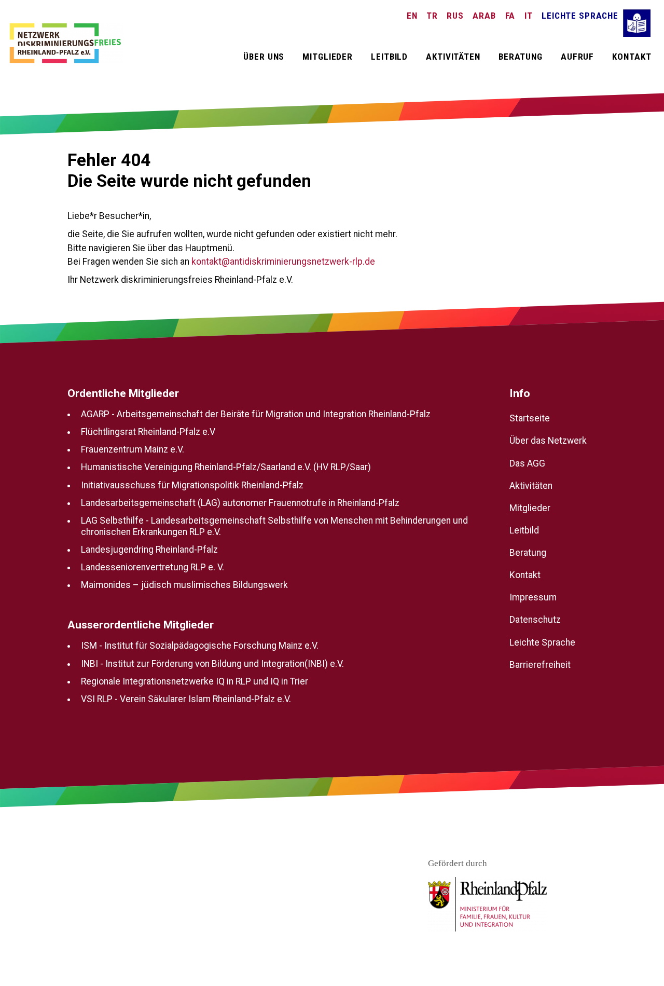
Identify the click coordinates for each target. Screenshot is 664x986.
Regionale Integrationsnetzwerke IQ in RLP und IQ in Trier (194, 681)
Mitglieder (327, 56)
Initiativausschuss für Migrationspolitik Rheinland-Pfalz (192, 485)
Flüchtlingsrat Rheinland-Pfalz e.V (148, 431)
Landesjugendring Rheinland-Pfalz (149, 549)
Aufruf (577, 56)
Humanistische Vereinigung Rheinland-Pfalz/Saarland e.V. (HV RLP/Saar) (226, 467)
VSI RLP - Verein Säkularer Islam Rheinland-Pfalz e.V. (186, 699)
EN (412, 15)
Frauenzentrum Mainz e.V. (132, 449)
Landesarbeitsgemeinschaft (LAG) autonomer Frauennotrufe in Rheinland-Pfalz (240, 503)
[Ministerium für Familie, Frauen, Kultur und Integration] (487, 904)
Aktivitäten (453, 56)
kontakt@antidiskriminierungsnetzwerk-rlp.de (283, 261)
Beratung (521, 56)
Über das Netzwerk (548, 440)
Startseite (529, 418)
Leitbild (389, 56)
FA (510, 15)
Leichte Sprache (580, 15)
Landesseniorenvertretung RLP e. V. (152, 567)
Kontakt (631, 56)
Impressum (533, 597)
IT (528, 15)
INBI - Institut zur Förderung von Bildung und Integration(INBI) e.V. (212, 663)
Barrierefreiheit (540, 664)
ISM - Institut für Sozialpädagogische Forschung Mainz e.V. (200, 645)
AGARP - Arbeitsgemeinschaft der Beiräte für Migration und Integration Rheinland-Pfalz (256, 413)
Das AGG (527, 463)
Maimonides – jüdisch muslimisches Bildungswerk (184, 585)
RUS (455, 15)
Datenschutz (535, 619)
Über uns (263, 56)
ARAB (484, 15)
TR (432, 15)
